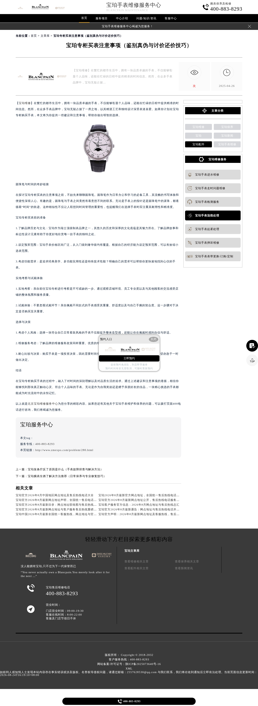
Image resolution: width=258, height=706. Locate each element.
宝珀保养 (227, 126)
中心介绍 (122, 18)
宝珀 (198, 135)
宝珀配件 (198, 144)
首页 (84, 17)
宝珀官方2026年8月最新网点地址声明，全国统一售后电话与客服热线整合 (65, 500)
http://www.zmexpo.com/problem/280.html (64, 450)
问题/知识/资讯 (146, 18)
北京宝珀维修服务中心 (43, 403)
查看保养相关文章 (187, 561)
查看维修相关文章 (136, 561)
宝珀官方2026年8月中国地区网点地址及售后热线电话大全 (55, 495)
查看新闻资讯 (184, 568)
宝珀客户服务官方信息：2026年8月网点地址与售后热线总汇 (138, 504)
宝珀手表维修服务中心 (133, 5)
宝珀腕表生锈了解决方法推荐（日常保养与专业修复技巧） (67, 476)
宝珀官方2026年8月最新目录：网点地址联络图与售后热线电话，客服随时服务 (68, 504)
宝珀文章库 (132, 550)
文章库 (45, 35)
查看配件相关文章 (136, 568)
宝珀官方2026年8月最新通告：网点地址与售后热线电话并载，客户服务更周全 (151, 509)
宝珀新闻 (227, 135)
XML (129, 668)
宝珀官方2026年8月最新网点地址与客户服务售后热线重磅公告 (58, 509)
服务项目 (102, 18)
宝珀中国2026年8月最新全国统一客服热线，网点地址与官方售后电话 (62, 514)
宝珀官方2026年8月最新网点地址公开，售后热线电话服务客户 (140, 500)
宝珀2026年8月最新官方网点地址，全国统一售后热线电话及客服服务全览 (148, 495)
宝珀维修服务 (218, 159)
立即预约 (129, 358)
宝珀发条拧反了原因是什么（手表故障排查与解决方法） (65, 469)
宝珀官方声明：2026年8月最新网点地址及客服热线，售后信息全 (141, 514)
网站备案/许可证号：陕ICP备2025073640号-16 (129, 664)
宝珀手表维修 (227, 144)
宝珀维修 (25, 103)
